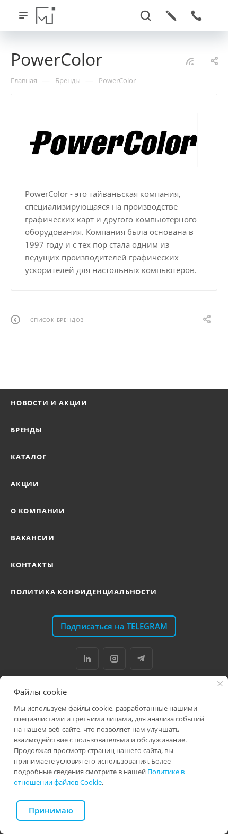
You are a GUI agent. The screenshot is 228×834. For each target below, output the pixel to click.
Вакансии (32, 537)
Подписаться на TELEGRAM (114, 626)
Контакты (32, 564)
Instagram (114, 658)
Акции (25, 483)
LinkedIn (87, 658)
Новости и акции (49, 402)
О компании (38, 510)
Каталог (29, 456)
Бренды (26, 429)
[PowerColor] (114, 140)
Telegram (141, 658)
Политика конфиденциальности (84, 591)
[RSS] (190, 61)
